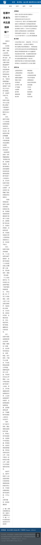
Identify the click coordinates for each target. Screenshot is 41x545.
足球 (17, 6)
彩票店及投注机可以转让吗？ (23, 19)
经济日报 (29, 96)
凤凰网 (29, 94)
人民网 (29, 89)
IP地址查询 (30, 73)
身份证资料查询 (31, 82)
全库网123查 (18, 84)
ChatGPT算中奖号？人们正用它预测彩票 (26, 35)
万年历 (29, 87)
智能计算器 (18, 80)
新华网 (17, 92)
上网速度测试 (18, 73)
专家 (30, 6)
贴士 (25, 2)
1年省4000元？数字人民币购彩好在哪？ (26, 21)
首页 (13, 2)
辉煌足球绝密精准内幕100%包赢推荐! (25, 51)
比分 (38, 2)
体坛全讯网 (10, 530)
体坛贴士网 (16, 530)
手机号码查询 (31, 77)
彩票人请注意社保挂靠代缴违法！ (24, 14)
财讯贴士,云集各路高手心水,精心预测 (25, 63)
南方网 (17, 96)
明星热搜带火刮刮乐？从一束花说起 (25, 33)
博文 (32, 2)
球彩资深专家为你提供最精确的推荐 (25, 56)
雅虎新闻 (29, 92)
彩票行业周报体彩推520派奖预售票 (24, 31)
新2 (19, 2)
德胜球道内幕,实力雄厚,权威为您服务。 (26, 61)
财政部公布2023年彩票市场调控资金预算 (26, 26)
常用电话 (17, 82)
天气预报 (17, 87)
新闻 (10, 6)
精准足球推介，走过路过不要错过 (24, 44)
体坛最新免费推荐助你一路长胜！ (24, 58)
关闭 (38, 536)
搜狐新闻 (17, 94)
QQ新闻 (17, 89)
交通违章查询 (18, 70)
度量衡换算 (30, 80)
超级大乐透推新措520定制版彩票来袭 (25, 24)
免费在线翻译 (18, 77)
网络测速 (29, 70)
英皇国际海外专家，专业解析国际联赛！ (26, 54)
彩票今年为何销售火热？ (22, 16)
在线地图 (29, 84)
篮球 (24, 6)
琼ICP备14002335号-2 (15, 542)
